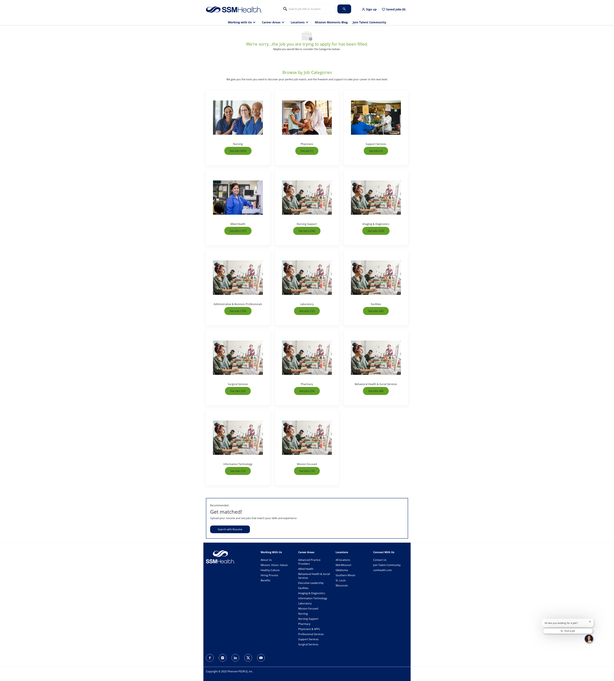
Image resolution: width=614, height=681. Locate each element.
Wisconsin (342, 585)
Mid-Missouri (343, 565)
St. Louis (341, 580)
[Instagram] (222, 658)
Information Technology (312, 598)
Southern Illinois (345, 575)
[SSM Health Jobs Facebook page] (210, 658)
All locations (343, 560)
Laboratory (305, 603)
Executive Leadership (311, 583)
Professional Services (311, 634)
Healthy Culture (270, 570)
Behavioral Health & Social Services (314, 576)
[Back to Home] (234, 9)
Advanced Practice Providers (309, 562)
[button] (369, 9)
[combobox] (308, 8)
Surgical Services (308, 644)
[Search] (344, 8)
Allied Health (305, 569)
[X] (248, 658)
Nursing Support (308, 619)
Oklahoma (342, 570)
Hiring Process (269, 575)
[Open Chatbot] (589, 639)
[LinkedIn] (235, 658)
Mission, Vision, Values (274, 565)
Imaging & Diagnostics (311, 593)
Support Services (308, 639)
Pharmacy (304, 624)
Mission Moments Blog (331, 22)
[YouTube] (261, 658)
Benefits (265, 580)
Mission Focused (308, 608)
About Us (266, 560)
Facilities (303, 588)
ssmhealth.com (382, 570)
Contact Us (379, 560)
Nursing (303, 613)
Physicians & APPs (309, 629)
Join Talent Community (369, 22)
